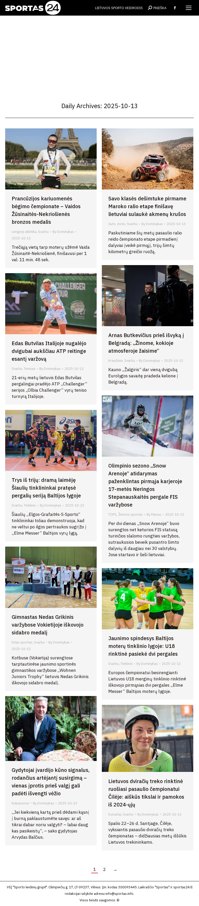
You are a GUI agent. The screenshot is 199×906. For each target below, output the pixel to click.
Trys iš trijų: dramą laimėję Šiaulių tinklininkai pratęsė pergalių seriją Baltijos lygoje (46, 487)
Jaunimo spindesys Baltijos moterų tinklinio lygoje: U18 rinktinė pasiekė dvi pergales (143, 646)
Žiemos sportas (130, 514)
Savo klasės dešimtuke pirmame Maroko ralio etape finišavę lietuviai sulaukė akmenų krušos (147, 206)
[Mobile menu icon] (188, 8)
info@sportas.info (119, 893)
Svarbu (43, 231)
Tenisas (29, 368)
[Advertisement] (99, 54)
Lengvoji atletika (24, 231)
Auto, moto (116, 224)
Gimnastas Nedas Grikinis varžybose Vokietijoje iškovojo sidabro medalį (47, 624)
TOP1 (112, 514)
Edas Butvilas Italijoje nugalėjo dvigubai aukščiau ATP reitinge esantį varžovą (49, 351)
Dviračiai (114, 814)
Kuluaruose (20, 803)
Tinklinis (30, 505)
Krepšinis (115, 360)
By (63, 231)
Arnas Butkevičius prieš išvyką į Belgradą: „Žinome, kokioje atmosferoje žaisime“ (146, 343)
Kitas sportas (22, 642)
